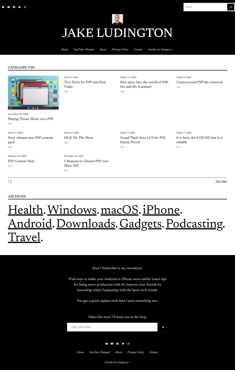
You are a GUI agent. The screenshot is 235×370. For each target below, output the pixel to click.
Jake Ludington (117, 34)
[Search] (230, 7)
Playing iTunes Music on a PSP (30, 119)
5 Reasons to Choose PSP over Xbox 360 (86, 164)
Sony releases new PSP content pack (30, 140)
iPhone (161, 211)
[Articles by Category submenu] (173, 49)
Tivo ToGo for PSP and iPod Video (85, 85)
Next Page (221, 181)
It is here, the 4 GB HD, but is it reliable (199, 140)
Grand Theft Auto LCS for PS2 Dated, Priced (142, 140)
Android (30, 224)
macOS (119, 211)
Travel (24, 238)
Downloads (85, 224)
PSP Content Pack (21, 161)
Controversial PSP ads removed (199, 82)
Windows (72, 211)
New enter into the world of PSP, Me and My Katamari (144, 85)
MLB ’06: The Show (78, 138)
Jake (10, 124)
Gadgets (140, 224)
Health (25, 211)
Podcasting (194, 224)
